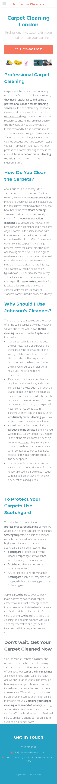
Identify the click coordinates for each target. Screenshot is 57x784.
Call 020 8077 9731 (28, 49)
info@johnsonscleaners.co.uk (28, 752)
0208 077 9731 (28, 747)
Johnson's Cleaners (28, 4)
